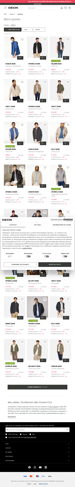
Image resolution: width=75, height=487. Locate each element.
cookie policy (27, 248)
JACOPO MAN (33, 281)
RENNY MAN (10, 324)
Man (33, 434)
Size (25, 29)
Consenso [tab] (13, 225)
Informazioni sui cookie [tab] (62, 225)
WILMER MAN (56, 64)
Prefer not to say (12, 434)
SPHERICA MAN (34, 64)
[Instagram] (35, 467)
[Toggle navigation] (5, 8)
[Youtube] (40, 467)
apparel (12, 14)
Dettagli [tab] (37, 225)
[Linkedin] (46, 467)
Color (37, 29)
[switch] (28, 256)
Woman (25, 434)
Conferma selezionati (20, 264)
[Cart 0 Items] (69, 8)
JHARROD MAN (11, 366)
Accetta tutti (55, 264)
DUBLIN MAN (10, 64)
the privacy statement (30, 437)
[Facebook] (29, 467)
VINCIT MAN (10, 106)
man (5, 14)
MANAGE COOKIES (43, 483)
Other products (37, 387)
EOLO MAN (55, 149)
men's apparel (53, 407)
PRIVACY (29, 483)
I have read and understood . (22, 437)
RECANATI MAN (34, 366)
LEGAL (34, 483)
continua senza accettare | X (61, 219)
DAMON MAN (33, 192)
